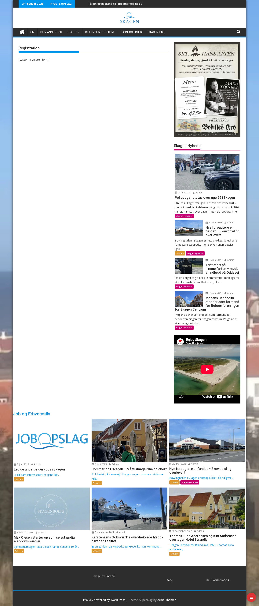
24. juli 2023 (184, 192)
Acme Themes (166, 600)
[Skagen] (22, 31)
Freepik (110, 576)
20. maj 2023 (215, 222)
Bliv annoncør (51, 32)
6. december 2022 (104, 532)
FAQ (169, 580)
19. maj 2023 (215, 260)
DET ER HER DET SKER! (99, 32)
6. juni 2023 (100, 464)
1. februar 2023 (24, 532)
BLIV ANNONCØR (217, 580)
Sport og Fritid (131, 32)
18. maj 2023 (215, 293)
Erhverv (180, 253)
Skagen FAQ (156, 32)
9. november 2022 (182, 531)
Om (32, 32)
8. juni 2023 (22, 464)
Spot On (73, 32)
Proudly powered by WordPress (104, 600)
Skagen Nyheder (184, 215)
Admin (198, 192)
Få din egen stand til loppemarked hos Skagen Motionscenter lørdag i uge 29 (115, 3)
